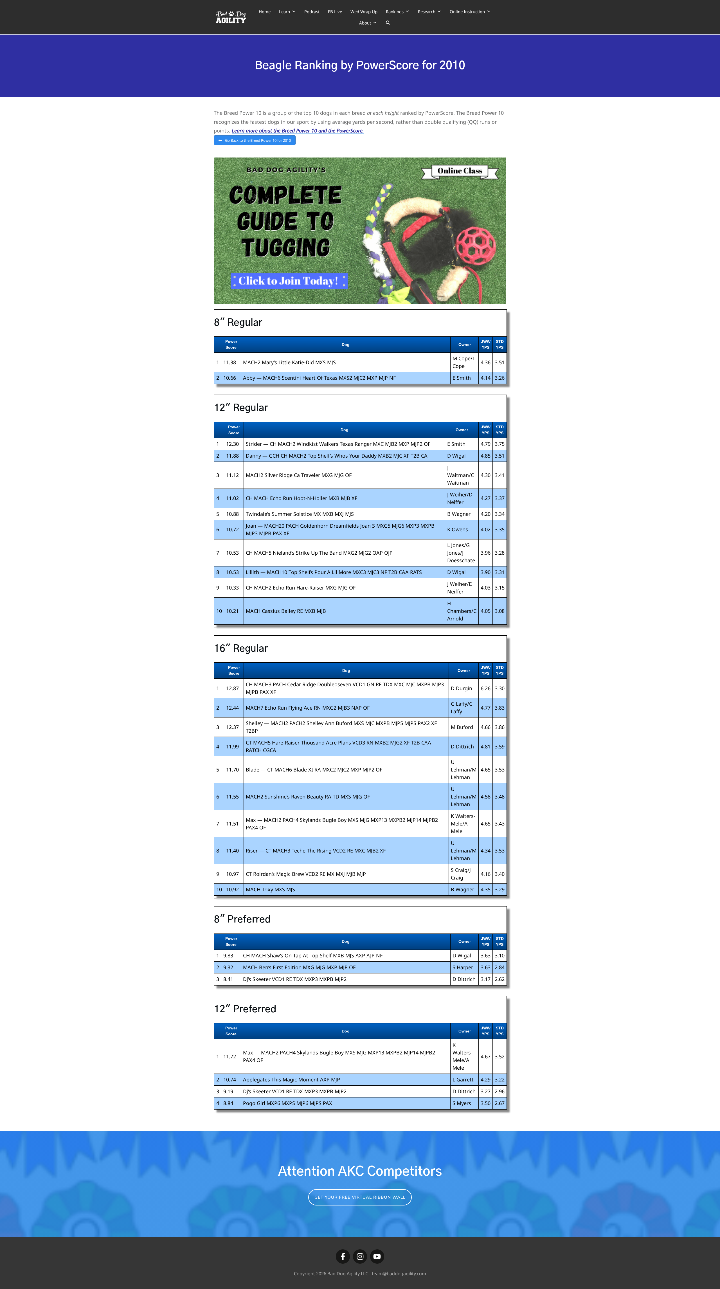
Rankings (395, 11)
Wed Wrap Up (363, 11)
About (365, 23)
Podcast (312, 11)
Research (426, 11)
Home (265, 11)
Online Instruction (467, 11)
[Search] (388, 22)
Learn (284, 11)
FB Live (335, 11)
